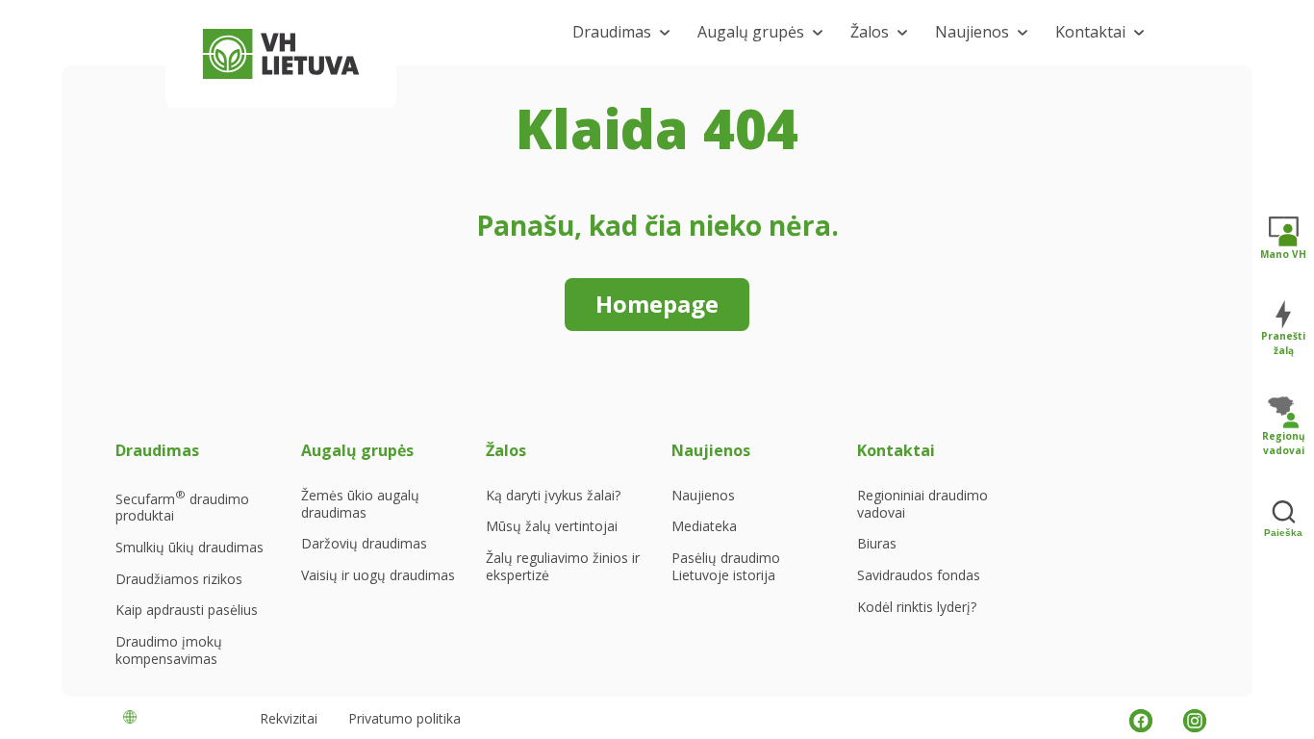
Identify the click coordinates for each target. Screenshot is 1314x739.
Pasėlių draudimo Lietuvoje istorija (725, 566)
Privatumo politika (404, 718)
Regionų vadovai (1283, 443)
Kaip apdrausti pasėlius (186, 610)
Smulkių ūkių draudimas (189, 547)
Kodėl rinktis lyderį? (916, 607)
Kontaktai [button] (1090, 31)
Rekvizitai (288, 718)
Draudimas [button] (611, 31)
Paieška (1283, 532)
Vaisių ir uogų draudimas (378, 575)
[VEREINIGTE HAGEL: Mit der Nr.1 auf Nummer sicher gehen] (280, 54)
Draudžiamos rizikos (178, 579)
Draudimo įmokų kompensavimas (168, 650)
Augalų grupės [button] (750, 31)
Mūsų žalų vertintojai (552, 526)
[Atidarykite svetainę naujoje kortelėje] (1140, 720)
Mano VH (1283, 254)
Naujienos (703, 495)
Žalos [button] (869, 31)
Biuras (877, 543)
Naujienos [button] (972, 31)
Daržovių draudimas (364, 543)
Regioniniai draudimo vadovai (922, 504)
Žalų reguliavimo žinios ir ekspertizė (563, 566)
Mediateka (704, 526)
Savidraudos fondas (918, 575)
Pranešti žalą (1283, 343)
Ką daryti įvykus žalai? (553, 495)
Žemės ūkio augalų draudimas (360, 504)
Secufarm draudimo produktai (182, 506)
